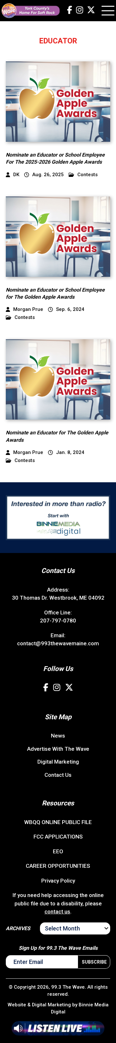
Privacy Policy (58, 880)
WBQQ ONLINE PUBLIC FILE (58, 822)
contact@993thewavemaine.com (58, 643)
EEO (58, 851)
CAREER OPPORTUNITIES (58, 866)
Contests (87, 174)
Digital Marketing (58, 761)
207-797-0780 (58, 620)
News (58, 735)
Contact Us (58, 775)
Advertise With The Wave (58, 749)
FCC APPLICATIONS (58, 836)
